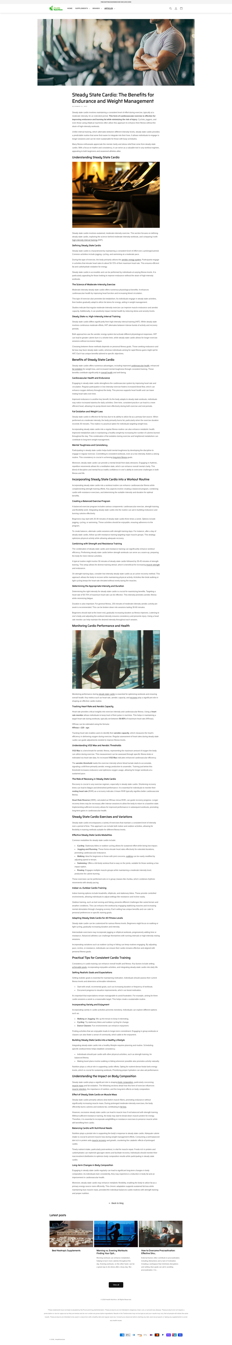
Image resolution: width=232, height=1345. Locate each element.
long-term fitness (120, 457)
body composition (125, 1082)
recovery (133, 698)
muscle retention (79, 1089)
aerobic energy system (131, 260)
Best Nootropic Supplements (66, 1250)
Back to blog (117, 1203)
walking (129, 856)
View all (116, 1285)
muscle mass (77, 1086)
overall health (107, 373)
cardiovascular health (140, 366)
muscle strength (153, 565)
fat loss (123, 1107)
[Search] (170, 8)
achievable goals (79, 967)
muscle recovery (99, 1140)
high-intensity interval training (84, 240)
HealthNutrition (60, 1339)
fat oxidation (77, 369)
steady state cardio (107, 694)
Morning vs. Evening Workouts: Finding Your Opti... (112, 1252)
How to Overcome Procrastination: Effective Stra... (158, 1252)
